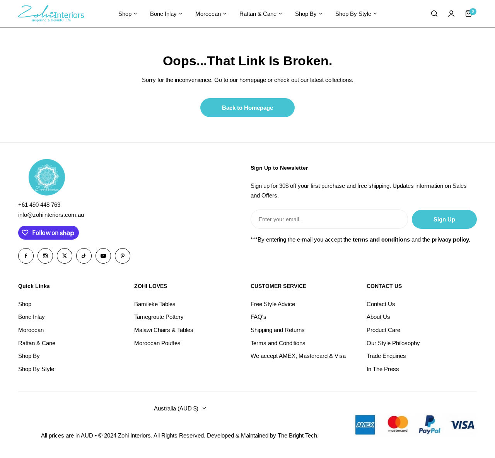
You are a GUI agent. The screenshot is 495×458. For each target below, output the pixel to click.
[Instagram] (45, 256)
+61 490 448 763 (39, 204)
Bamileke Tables (155, 304)
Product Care (383, 330)
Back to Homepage (247, 107)
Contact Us (381, 304)
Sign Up (444, 219)
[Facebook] (26, 256)
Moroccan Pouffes (157, 343)
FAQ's (258, 316)
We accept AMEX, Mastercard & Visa (298, 355)
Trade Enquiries (386, 355)
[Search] (434, 13)
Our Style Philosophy (393, 343)
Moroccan (31, 330)
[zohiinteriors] (51, 13)
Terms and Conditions (278, 343)
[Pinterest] (122, 256)
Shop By (29, 355)
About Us (378, 316)
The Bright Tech (297, 435)
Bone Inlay (31, 316)
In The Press (383, 369)
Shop (24, 304)
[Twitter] (64, 256)
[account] (451, 13)
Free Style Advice (273, 304)
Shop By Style (36, 369)
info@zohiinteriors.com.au (51, 214)
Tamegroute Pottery (159, 316)
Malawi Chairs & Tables (163, 330)
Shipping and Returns (278, 330)
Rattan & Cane (36, 343)
